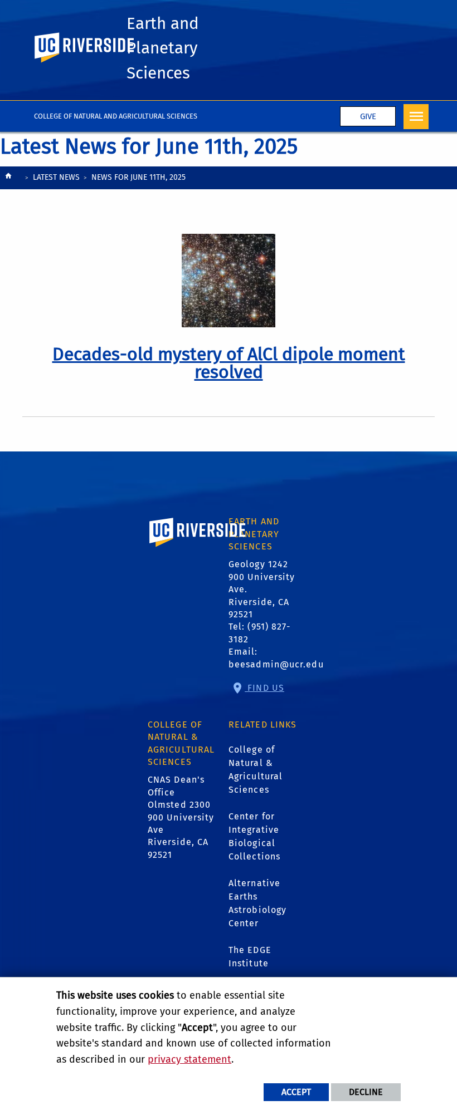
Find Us (264, 687)
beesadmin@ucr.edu (276, 664)
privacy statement (189, 1059)
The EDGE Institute (250, 957)
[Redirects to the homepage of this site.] (8, 178)
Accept (296, 1092)
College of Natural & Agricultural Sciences (256, 769)
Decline (366, 1092)
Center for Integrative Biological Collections (254, 836)
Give (368, 116)
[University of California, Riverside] (198, 548)
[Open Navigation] (416, 116)
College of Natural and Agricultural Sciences (115, 116)
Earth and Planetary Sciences (163, 48)
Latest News (56, 177)
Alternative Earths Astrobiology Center (257, 903)
